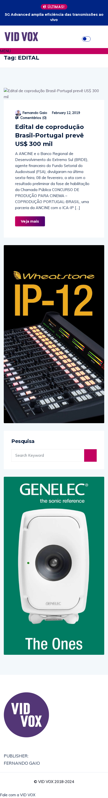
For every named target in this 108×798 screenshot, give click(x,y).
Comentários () (32, 118)
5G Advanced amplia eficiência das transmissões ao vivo (54, 17)
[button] (54, 51)
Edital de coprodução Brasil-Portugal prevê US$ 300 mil (49, 135)
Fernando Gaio (35, 112)
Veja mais (30, 221)
